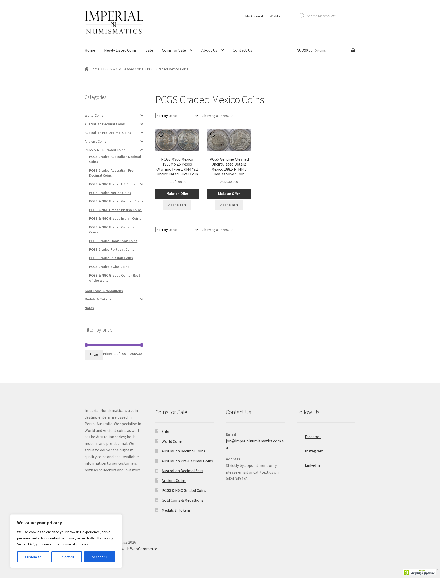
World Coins (94, 115)
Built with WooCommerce (134, 548)
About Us (209, 50)
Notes (89, 308)
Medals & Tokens (98, 299)
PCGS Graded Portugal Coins (111, 249)
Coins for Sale (174, 50)
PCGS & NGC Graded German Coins (116, 201)
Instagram (314, 450)
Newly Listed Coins (120, 50)
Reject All (67, 557)
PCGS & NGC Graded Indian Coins (115, 218)
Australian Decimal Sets (182, 470)
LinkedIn (312, 465)
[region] (66, 541)
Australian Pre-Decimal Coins (108, 132)
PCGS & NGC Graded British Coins (115, 210)
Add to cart (177, 204)
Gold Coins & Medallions (104, 290)
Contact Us (242, 50)
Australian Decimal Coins (105, 124)
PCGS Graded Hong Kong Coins (113, 241)
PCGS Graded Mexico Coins (110, 192)
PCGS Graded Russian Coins (111, 258)
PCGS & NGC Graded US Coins (112, 184)
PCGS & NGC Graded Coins (123, 69)
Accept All (99, 557)
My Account (254, 16)
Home (90, 50)
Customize (33, 557)
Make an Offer (177, 193)
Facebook (313, 436)
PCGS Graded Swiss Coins (109, 266)
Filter (94, 354)
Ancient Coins (95, 141)
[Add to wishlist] (162, 135)
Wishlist (276, 16)
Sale (149, 50)
